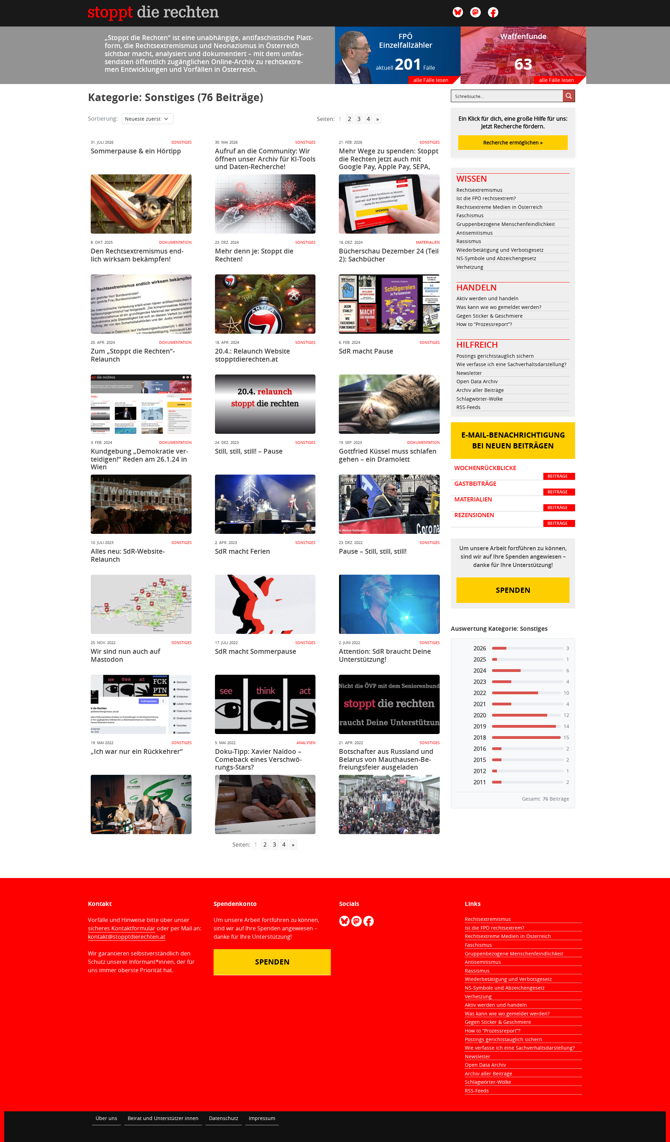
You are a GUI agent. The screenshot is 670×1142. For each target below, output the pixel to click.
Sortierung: (103, 118)
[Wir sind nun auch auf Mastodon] (141, 704)
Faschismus (470, 215)
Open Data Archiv (477, 381)
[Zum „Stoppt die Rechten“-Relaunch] (141, 404)
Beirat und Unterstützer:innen (163, 1118)
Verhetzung (469, 267)
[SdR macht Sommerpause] (265, 704)
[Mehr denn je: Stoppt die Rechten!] (265, 304)
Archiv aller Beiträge (480, 390)
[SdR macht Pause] (389, 404)
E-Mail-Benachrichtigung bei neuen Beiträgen (513, 440)
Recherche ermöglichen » (513, 142)
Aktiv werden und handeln (487, 298)
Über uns (106, 1118)
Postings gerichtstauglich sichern (495, 356)
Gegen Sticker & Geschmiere (489, 315)
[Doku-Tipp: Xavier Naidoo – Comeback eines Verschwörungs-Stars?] (265, 804)
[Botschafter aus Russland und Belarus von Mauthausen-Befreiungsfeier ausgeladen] (389, 804)
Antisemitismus (474, 232)
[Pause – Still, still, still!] (389, 604)
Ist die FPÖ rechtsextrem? (486, 198)
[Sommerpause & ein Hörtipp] (141, 204)
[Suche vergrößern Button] (569, 96)
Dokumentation (175, 242)
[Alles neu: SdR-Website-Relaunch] (141, 604)
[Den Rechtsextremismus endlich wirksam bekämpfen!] (141, 304)
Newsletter (469, 373)
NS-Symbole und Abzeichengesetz (496, 258)
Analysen (306, 742)
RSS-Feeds (468, 407)
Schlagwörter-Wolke (479, 398)
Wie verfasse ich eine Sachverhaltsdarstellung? (511, 364)
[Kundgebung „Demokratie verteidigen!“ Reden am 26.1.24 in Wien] (141, 504)
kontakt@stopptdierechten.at (126, 936)
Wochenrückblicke (511, 471)
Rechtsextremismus (479, 190)
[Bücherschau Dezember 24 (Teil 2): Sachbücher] (389, 304)
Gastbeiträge (511, 487)
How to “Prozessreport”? (484, 324)
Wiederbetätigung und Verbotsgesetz (500, 250)
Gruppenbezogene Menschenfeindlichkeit (505, 224)
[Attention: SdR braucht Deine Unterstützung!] (389, 704)
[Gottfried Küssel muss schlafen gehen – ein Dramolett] (389, 504)
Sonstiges (181, 142)
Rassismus (468, 241)
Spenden (513, 590)
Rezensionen (511, 519)
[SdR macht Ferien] (265, 604)
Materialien (428, 242)
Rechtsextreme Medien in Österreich (499, 207)
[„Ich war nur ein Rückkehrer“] (141, 804)
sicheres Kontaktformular (121, 928)
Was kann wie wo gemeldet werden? (498, 307)
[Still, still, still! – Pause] (265, 504)
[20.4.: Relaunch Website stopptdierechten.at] (265, 404)
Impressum (262, 1118)
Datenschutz (223, 1118)
